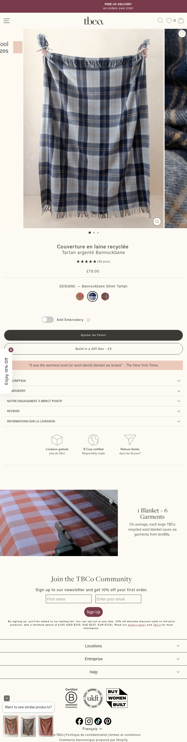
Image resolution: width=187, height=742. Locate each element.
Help (94, 671)
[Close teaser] (11, 349)
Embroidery (16, 391)
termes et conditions (125, 735)
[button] (87, 261)
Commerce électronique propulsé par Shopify (93, 740)
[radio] (80, 296)
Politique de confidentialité (86, 735)
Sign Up (93, 611)
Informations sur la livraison (31, 421)
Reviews (13, 411)
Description (16, 381)
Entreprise (94, 658)
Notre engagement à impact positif (34, 401)
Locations (93, 645)
